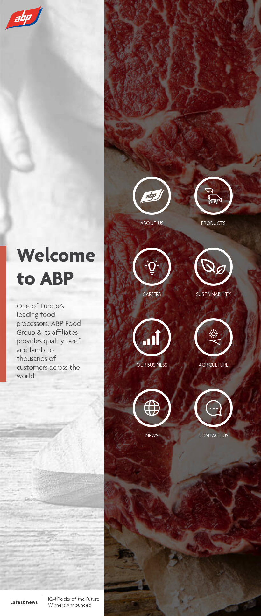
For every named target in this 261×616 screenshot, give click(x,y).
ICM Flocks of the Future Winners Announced (73, 602)
